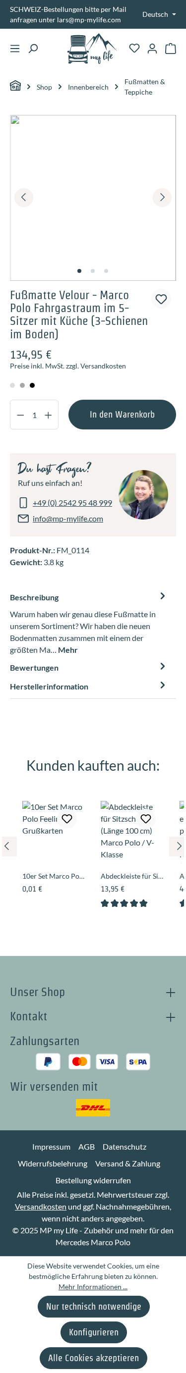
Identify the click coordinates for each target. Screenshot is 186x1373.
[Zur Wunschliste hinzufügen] (161, 299)
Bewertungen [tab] (34, 667)
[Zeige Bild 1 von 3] (79, 271)
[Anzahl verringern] (20, 414)
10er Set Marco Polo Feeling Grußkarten (53, 876)
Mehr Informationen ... (93, 1286)
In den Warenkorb (122, 414)
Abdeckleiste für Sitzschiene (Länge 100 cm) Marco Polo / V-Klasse (132, 876)
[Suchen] (33, 48)
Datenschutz (124, 1146)
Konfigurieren (94, 1332)
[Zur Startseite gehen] (92, 48)
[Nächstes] (162, 198)
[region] (93, 198)
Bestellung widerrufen (93, 1180)
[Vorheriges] (24, 198)
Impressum (51, 1146)
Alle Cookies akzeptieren (93, 1358)
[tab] (89, 623)
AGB (86, 1146)
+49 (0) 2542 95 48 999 (72, 502)
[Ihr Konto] (152, 48)
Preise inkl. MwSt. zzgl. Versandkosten (68, 366)
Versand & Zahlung (127, 1163)
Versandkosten (40, 1206)
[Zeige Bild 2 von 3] (93, 271)
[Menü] (15, 48)
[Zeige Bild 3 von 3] (106, 271)
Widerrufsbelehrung (52, 1163)
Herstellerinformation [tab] (49, 686)
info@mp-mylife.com (68, 518)
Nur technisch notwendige (93, 1306)
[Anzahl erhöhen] (48, 414)
